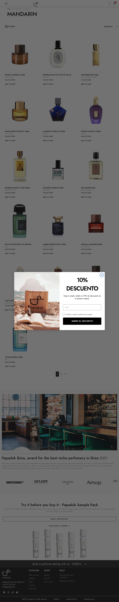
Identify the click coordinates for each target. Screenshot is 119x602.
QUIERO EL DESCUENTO (82, 321)
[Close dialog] (102, 275)
